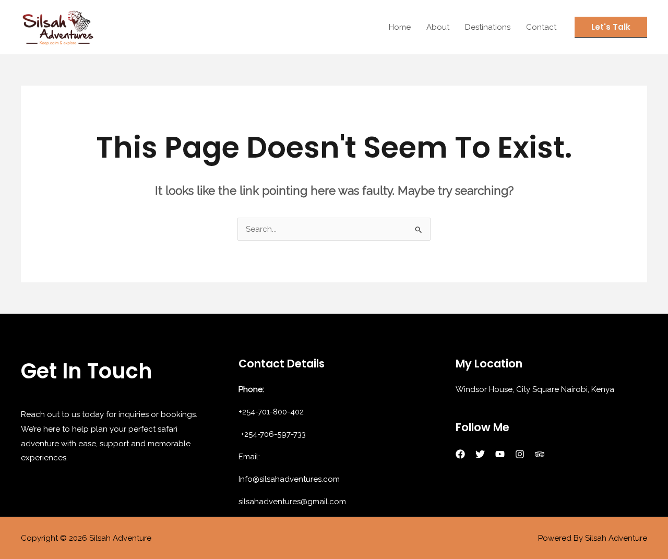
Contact (541, 27)
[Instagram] (519, 454)
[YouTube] (500, 454)
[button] (611, 27)
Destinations (487, 27)
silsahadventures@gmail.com (292, 501)
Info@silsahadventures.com (289, 479)
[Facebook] (460, 454)
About (437, 27)
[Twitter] (480, 454)
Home (400, 27)
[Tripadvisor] (539, 454)
